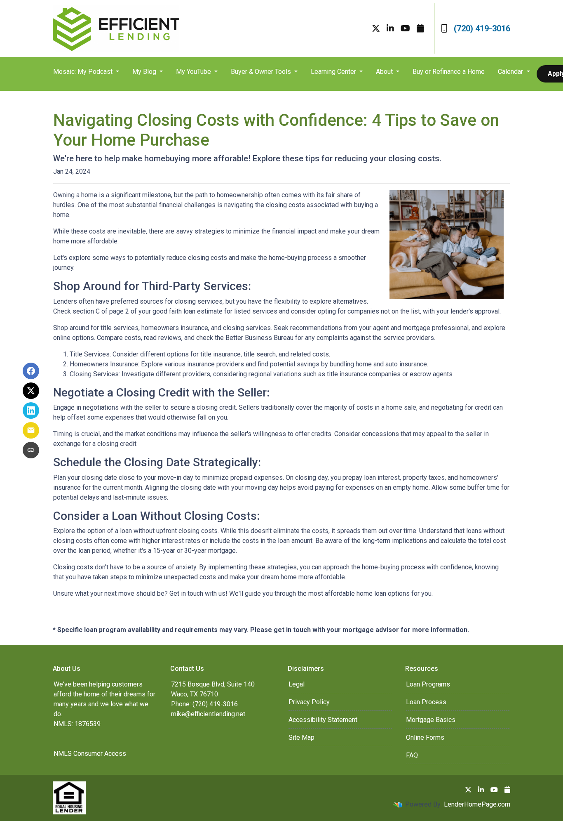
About (385, 71)
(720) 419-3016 (482, 28)
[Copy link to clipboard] (31, 450)
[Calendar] (420, 28)
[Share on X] (31, 390)
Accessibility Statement (323, 720)
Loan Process (426, 702)
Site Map (301, 737)
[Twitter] (376, 28)
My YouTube (194, 71)
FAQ (412, 755)
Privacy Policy (309, 702)
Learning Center (334, 71)
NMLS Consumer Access (90, 753)
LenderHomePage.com (477, 804)
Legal (297, 684)
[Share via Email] (31, 430)
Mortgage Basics (430, 720)
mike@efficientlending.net (208, 714)
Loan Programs (428, 684)
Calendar (511, 71)
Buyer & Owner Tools (262, 71)
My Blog (145, 71)
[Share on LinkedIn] (31, 410)
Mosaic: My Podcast (83, 71)
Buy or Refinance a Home (449, 71)
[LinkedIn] (390, 28)
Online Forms (425, 737)
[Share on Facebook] (31, 371)
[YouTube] (405, 28)
